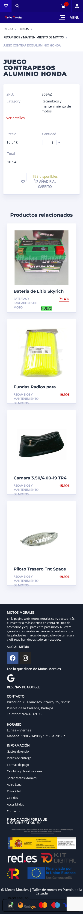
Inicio (8, 29)
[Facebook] (12, 658)
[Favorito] (23, 182)
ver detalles (15, 117)
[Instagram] (25, 658)
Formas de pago (18, 765)
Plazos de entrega (19, 758)
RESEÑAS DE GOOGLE (23, 687)
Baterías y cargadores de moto (25, 303)
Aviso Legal (14, 784)
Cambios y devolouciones (24, 771)
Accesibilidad (15, 804)
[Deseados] (6, 6)
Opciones (61, 394)
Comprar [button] (61, 299)
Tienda (23, 29)
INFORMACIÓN (18, 745)
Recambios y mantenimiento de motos (33, 37)
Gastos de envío (18, 751)
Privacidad (14, 791)
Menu (75, 17)
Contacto (13, 811)
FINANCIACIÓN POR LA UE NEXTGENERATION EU (27, 821)
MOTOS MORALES (21, 612)
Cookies (12, 798)
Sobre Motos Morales (21, 778)
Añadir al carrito (47, 184)
